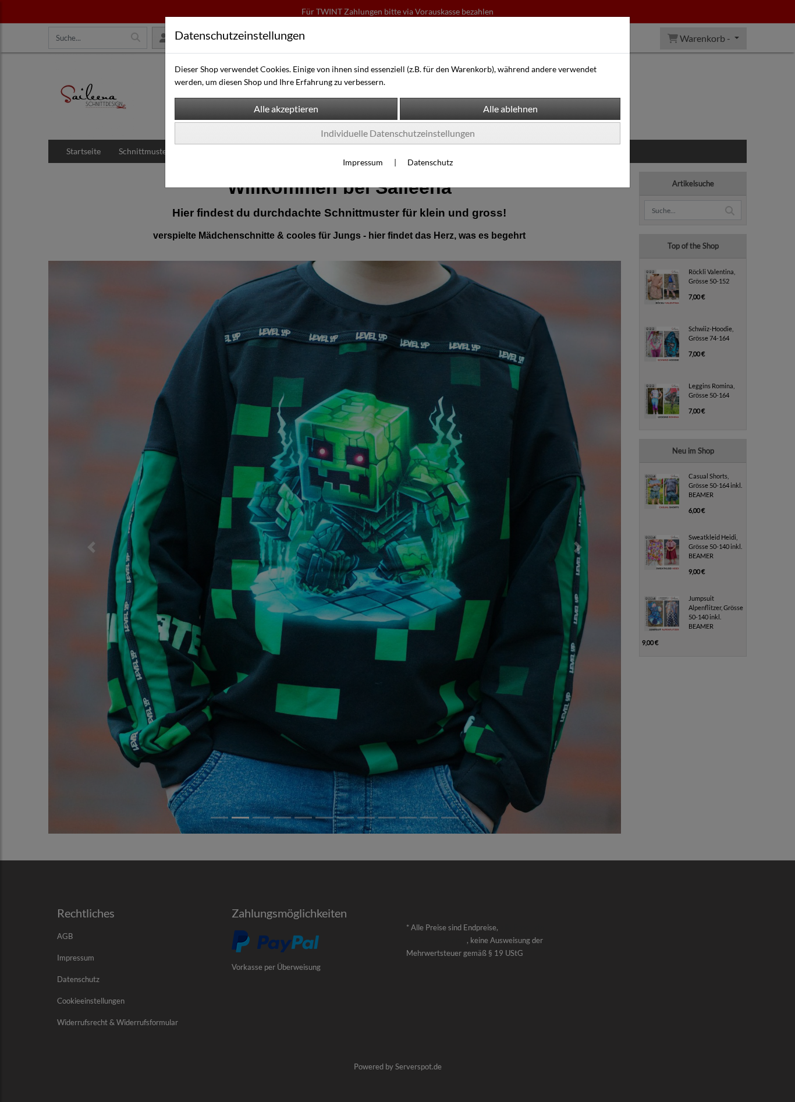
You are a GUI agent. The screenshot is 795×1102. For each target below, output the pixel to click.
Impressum (363, 162)
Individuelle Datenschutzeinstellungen (398, 133)
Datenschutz (430, 162)
